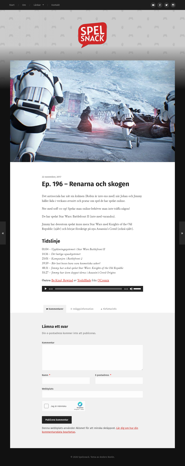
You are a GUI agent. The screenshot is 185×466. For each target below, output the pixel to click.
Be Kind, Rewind (62, 280)
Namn (46, 375)
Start (11, 5)
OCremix (103, 280)
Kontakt (55, 5)
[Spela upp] (45, 288)
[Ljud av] (131, 288)
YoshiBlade (84, 280)
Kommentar (48, 342)
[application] (92, 289)
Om (24, 5)
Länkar (37, 5)
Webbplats (47, 388)
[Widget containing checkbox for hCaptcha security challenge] (64, 406)
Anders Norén (107, 457)
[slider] (138, 288)
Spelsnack (83, 457)
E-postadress (103, 375)
